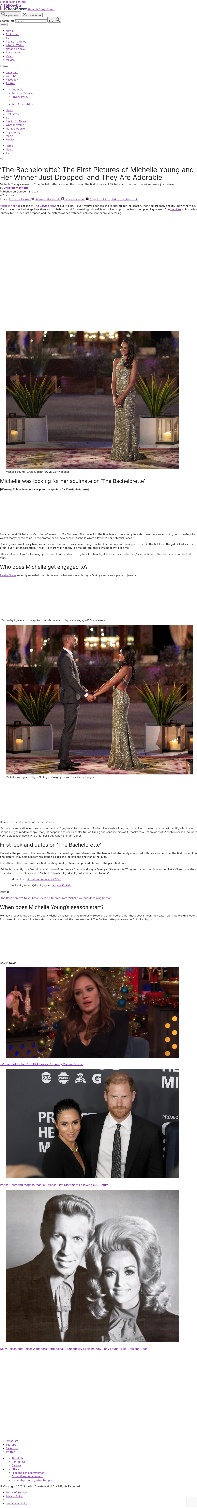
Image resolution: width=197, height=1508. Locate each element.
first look (175, 209)
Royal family (13, 52)
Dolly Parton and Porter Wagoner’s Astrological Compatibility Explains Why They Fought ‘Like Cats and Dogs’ (74, 1349)
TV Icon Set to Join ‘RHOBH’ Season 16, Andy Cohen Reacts (41, 1064)
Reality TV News (16, 41)
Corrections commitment (27, 1476)
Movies (10, 59)
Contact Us (18, 1461)
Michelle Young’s (10, 205)
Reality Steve (8, 575)
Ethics (15, 1469)
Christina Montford (16, 187)
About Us (17, 89)
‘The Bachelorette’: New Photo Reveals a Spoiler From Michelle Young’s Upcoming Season (55, 897)
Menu (3, 24)
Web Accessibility (22, 104)
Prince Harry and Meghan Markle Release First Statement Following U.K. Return (54, 1185)
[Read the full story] (92, 1056)
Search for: (7, 20)
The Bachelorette (45, 205)
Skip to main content (13, 1)
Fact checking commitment (28, 1472)
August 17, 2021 (61, 885)
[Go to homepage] (13, 1434)
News (9, 30)
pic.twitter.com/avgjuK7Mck (44, 879)
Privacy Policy (20, 96)
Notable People (15, 48)
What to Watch (15, 45)
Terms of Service (22, 93)
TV (7, 37)
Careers (16, 1465)
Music (9, 56)
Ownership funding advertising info (33, 1480)
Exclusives (12, 34)
